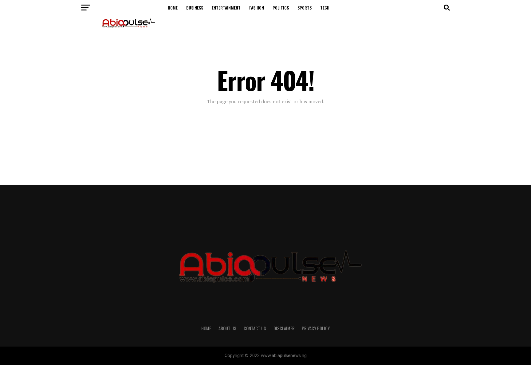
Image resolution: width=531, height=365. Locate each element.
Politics (281, 7)
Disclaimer (283, 328)
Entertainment (226, 7)
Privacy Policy (316, 328)
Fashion (256, 7)
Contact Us (255, 328)
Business (194, 7)
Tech (324, 7)
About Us (227, 328)
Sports (304, 7)
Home (173, 7)
